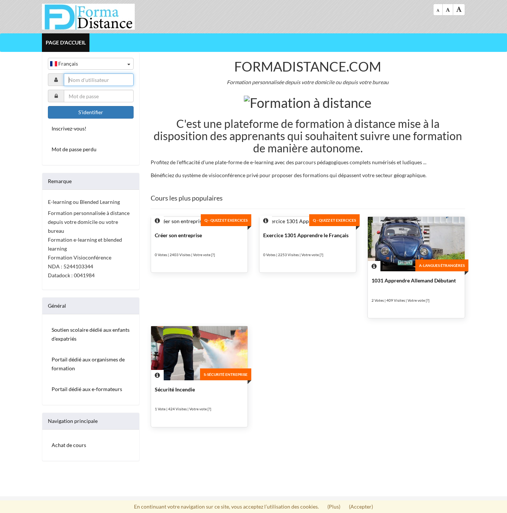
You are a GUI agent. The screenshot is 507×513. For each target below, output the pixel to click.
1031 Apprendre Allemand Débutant (414, 280)
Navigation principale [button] (73, 421)
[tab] (90, 181)
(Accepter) (361, 506)
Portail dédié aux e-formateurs (87, 389)
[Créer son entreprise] (199, 221)
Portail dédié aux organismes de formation (88, 363)
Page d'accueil (66, 42)
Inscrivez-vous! (69, 128)
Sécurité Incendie (175, 389)
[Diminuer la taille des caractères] (438, 10)
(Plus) (334, 506)
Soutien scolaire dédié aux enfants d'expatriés (91, 334)
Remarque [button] (60, 181)
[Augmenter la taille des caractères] (459, 10)
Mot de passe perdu (74, 149)
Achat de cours (69, 445)
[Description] (157, 221)
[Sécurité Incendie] (199, 353)
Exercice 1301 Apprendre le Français (306, 235)
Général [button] (57, 305)
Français (67, 63)
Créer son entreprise (178, 235)
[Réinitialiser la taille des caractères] (447, 10)
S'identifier (90, 112)
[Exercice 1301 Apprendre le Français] (307, 221)
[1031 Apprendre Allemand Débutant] (416, 244)
